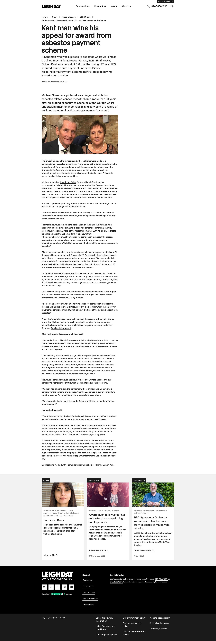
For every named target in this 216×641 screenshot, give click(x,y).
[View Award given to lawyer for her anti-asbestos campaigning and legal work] (108, 494)
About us (126, 6)
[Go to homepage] (58, 575)
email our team (116, 582)
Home (45, 17)
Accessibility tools (165, 1)
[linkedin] (51, 587)
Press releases (69, 17)
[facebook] (57, 587)
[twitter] (44, 587)
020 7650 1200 (161, 579)
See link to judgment (61, 328)
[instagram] (64, 587)
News (114, 6)
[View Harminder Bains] (63, 494)
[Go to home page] (51, 6)
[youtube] (71, 587)
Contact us (100, 6)
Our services (83, 6)
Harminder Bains (68, 182)
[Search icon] (171, 6)
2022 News (85, 17)
